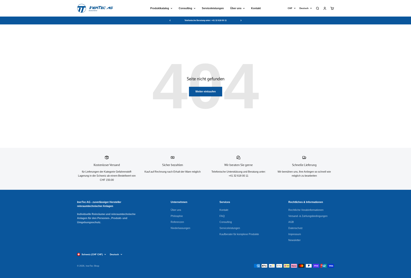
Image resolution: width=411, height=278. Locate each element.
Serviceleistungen (213, 8)
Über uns (235, 8)
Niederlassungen (180, 228)
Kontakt (256, 8)
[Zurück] (170, 20)
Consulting (185, 8)
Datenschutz (295, 228)
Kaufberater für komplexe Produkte (239, 234)
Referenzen (177, 222)
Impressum (294, 234)
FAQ (222, 216)
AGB (291, 222)
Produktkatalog (159, 8)
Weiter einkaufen (205, 91)
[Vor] (241, 20)
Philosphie (177, 216)
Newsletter (294, 240)
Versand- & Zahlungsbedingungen (308, 216)
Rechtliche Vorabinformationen (306, 210)
